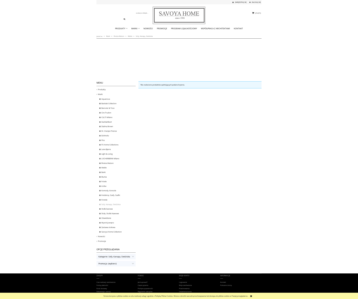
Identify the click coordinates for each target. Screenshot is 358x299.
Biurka (104, 177)
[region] (179, 58)
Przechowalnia (184, 288)
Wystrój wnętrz (107, 222)
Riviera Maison (107, 163)
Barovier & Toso (108, 108)
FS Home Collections (109, 144)
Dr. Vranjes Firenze (109, 131)
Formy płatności (102, 285)
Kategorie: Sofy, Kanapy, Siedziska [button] (114, 256)
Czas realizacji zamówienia (105, 282)
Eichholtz (105, 135)
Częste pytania (143, 285)
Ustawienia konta (185, 291)
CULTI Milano (106, 117)
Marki (100, 94)
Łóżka (103, 186)
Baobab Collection (108, 103)
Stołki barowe (107, 209)
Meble (104, 167)
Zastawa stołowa (108, 227)
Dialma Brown (107, 126)
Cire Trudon (106, 112)
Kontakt (223, 282)
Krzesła (104, 199)
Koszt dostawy (101, 288)
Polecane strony (226, 285)
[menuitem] (121, 28)
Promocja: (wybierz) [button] (107, 263)
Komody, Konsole (108, 190)
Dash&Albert (106, 122)
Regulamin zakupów (145, 291)
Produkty (102, 89)
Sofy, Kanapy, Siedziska (111, 204)
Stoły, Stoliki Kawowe (110, 213)
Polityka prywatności (145, 288)
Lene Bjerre (106, 149)
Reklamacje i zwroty (103, 291)
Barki (103, 172)
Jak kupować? (143, 282)
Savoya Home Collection (111, 232)
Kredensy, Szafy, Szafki (110, 195)
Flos (103, 140)
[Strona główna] (179, 15)
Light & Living (107, 154)
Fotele (104, 181)
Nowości (101, 236)
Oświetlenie (106, 218)
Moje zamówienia (185, 285)
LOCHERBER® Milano (110, 158)
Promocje (102, 241)
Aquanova (105, 99)
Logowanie (183, 282)
